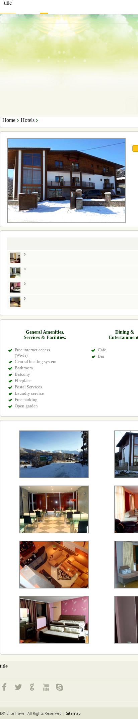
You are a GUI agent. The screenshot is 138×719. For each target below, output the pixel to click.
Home (8, 120)
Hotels (27, 120)
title (8, 3)
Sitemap (73, 713)
